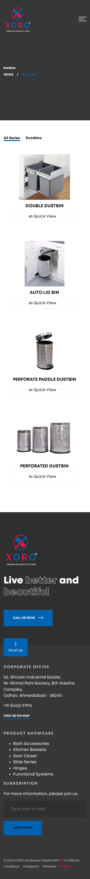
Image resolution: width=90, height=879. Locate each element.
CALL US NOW (24, 618)
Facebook (11, 866)
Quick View (44, 216)
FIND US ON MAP (17, 715)
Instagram (31, 866)
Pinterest (49, 866)
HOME (8, 74)
